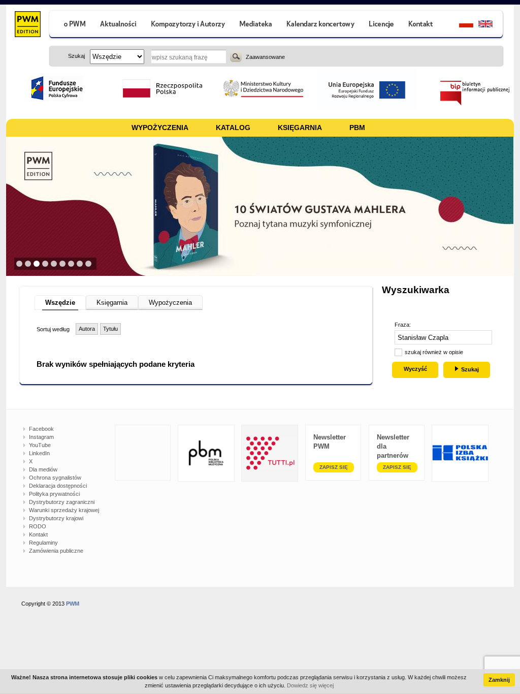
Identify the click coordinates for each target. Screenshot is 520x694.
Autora (87, 329)
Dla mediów (43, 469)
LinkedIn (39, 453)
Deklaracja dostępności (58, 486)
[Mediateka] (256, 25)
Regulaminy (43, 543)
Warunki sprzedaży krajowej (64, 510)
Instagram (41, 437)
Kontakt (38, 534)
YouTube (40, 445)
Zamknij (499, 680)
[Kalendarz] (321, 25)
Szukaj (236, 56)
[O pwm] (70, 25)
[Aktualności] (118, 25)
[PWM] (27, 25)
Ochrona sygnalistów (55, 478)
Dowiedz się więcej (310, 685)
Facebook (41, 429)
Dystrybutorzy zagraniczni (61, 502)
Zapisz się (333, 467)
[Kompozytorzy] (188, 25)
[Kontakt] (422, 25)
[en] (491, 25)
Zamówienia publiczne (56, 551)
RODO (37, 526)
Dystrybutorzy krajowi (56, 518)
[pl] (460, 25)
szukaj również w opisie (434, 352)
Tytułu (110, 329)
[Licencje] (381, 25)
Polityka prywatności (54, 494)
